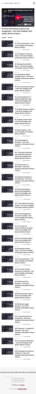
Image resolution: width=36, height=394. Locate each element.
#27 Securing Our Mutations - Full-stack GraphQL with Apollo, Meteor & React (24, 343)
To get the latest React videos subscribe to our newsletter (18, 372)
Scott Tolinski (26, 49)
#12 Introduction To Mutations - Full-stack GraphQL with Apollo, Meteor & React (24, 167)
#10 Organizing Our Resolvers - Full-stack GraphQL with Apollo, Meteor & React (24, 143)
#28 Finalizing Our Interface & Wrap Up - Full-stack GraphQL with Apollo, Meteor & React (24, 354)
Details (10, 37)
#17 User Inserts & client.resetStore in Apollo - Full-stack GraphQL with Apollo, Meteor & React (24, 229)
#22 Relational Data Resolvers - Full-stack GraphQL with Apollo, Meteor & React (24, 284)
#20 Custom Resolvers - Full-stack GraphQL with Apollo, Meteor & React (24, 261)
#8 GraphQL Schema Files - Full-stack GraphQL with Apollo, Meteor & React (24, 121)
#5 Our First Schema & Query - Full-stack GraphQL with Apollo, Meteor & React (24, 89)
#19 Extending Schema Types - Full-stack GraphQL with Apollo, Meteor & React (24, 250)
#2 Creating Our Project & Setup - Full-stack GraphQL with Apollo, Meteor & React (24, 56)
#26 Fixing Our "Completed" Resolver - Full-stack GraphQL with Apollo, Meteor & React (24, 331)
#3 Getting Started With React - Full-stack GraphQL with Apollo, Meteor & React (24, 66)
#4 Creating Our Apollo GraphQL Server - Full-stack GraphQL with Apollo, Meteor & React (24, 77)
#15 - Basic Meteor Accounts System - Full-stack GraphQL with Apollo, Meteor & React (24, 205)
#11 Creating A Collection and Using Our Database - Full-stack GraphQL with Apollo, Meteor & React (23, 155)
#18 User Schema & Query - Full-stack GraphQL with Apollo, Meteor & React (24, 240)
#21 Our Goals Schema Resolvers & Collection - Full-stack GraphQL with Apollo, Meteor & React (24, 272)
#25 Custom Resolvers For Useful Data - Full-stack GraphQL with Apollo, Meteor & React (24, 319)
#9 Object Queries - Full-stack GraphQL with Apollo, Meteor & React (24, 132)
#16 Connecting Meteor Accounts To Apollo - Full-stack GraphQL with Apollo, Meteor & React (24, 217)
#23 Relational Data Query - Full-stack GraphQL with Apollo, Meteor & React (24, 296)
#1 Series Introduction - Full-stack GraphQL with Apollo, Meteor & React (24, 45)
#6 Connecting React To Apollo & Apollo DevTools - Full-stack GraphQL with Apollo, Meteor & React (23, 100)
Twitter (22, 385)
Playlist (4, 37)
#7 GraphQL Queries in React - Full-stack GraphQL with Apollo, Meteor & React (24, 111)
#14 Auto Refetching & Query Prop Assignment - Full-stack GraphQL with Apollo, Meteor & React (23, 192)
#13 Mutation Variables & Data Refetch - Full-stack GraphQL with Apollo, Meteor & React (24, 180)
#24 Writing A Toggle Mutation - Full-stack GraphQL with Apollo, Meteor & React (24, 307)
